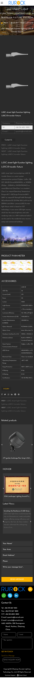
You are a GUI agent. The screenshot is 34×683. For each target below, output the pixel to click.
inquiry (6, 389)
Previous (1, 445)
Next (32, 445)
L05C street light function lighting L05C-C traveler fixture (14, 153)
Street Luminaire (26, 23)
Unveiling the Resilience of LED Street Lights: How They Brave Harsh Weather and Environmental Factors (17, 511)
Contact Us (8, 140)
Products (14, 23)
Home (6, 23)
